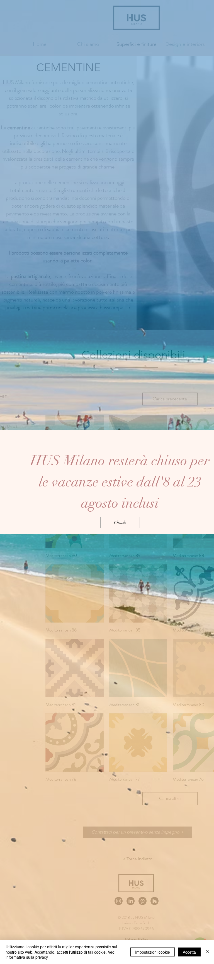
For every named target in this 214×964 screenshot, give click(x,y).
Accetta (189, 952)
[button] (120, 522)
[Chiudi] (207, 952)
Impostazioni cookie (152, 952)
